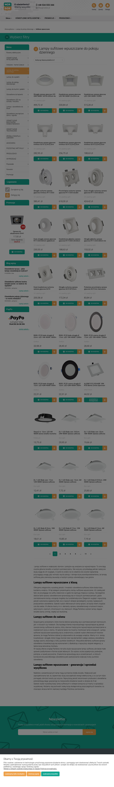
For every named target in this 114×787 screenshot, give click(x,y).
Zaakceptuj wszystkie (50, 774)
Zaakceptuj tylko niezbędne (15, 774)
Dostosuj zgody (33, 774)
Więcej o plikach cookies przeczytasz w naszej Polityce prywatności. (30, 769)
